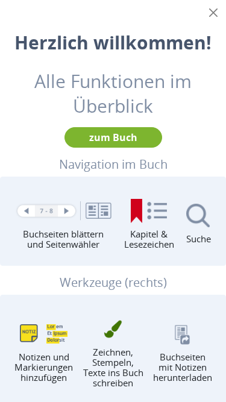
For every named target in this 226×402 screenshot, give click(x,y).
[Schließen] (213, 12)
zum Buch (113, 137)
